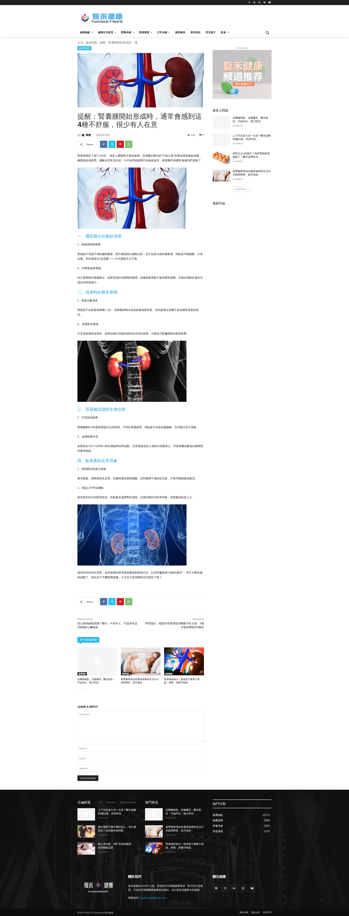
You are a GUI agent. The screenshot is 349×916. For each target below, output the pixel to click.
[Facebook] (249, 3)
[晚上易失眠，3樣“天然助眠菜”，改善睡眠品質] (86, 848)
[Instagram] (254, 3)
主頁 (80, 42)
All (100, 802)
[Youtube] (269, 3)
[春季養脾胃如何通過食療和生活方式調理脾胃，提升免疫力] (141, 661)
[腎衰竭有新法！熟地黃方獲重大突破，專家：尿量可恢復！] (184, 661)
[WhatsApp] (128, 144)
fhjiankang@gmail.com (153, 897)
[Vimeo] (264, 3)
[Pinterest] (120, 144)
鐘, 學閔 (86, 135)
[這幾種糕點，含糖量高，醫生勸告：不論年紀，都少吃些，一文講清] (97, 661)
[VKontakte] (252, 888)
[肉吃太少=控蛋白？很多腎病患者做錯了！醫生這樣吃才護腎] (221, 158)
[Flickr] (234, 888)
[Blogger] (216, 888)
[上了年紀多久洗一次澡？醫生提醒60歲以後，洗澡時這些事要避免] (221, 140)
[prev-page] (79, 691)
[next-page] (85, 691)
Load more (241, 189)
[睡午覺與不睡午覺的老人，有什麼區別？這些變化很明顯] (86, 831)
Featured (110, 802)
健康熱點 (91, 42)
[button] (267, 32)
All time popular (128, 802)
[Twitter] (259, 3)
